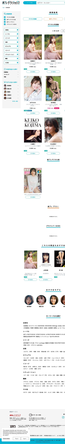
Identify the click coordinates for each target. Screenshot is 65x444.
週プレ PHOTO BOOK (29, 334)
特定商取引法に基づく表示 (36, 435)
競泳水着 (45, 351)
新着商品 (6, 72)
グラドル (28, 381)
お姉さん (37, 366)
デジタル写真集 (11, 17)
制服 (37, 351)
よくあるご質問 (60, 435)
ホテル (52, 375)
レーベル (7, 34)
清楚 (37, 369)
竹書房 (32, 328)
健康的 (27, 360)
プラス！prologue (40, 343)
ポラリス (33, 345)
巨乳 (39, 358)
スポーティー (49, 360)
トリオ (34, 375)
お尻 (47, 358)
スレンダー (29, 358)
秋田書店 (25, 326)
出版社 (7, 30)
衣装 (6, 42)
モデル (56, 381)
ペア (26, 375)
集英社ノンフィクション (42, 336)
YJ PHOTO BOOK (40, 334)
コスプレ (28, 351)
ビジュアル (8, 46)
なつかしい (57, 366)
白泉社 (45, 328)
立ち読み (32, 71)
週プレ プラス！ (11, 22)
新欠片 (41, 328)
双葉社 (55, 328)
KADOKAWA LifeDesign (51, 326)
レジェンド (40, 386)
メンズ (52, 392)
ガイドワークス (33, 326)
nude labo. (40, 345)
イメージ (7, 50)
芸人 (50, 386)
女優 (48, 381)
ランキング (6, 74)
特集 (5, 77)
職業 (6, 58)
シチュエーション (9, 54)
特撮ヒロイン (29, 386)
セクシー (28, 369)
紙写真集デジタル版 (28, 343)
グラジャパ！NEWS (11, 24)
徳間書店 (36, 328)
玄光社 (60, 326)
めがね (55, 351)
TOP (3, 7)
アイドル (39, 381)
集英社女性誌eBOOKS (29, 336)
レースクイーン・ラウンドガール (34, 384)
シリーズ (7, 38)
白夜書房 (50, 328)
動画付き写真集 (49, 343)
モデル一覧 (14, 101)
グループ (43, 375)
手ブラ (27, 392)
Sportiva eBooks (54, 336)
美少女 (27, 366)
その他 (7, 62)
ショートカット (58, 358)
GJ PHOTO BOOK (50, 334)
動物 (60, 392)
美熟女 (47, 366)
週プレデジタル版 (11, 19)
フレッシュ (37, 360)
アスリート (59, 386)
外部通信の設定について (49, 435)
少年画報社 (26, 328)
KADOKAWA (41, 326)
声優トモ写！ (27, 345)
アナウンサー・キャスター (56, 384)
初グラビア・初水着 (39, 392)
